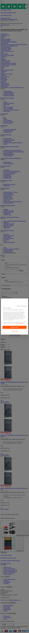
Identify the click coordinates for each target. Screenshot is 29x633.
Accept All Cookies (15, 327)
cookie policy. (21, 323)
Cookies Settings (14, 331)
